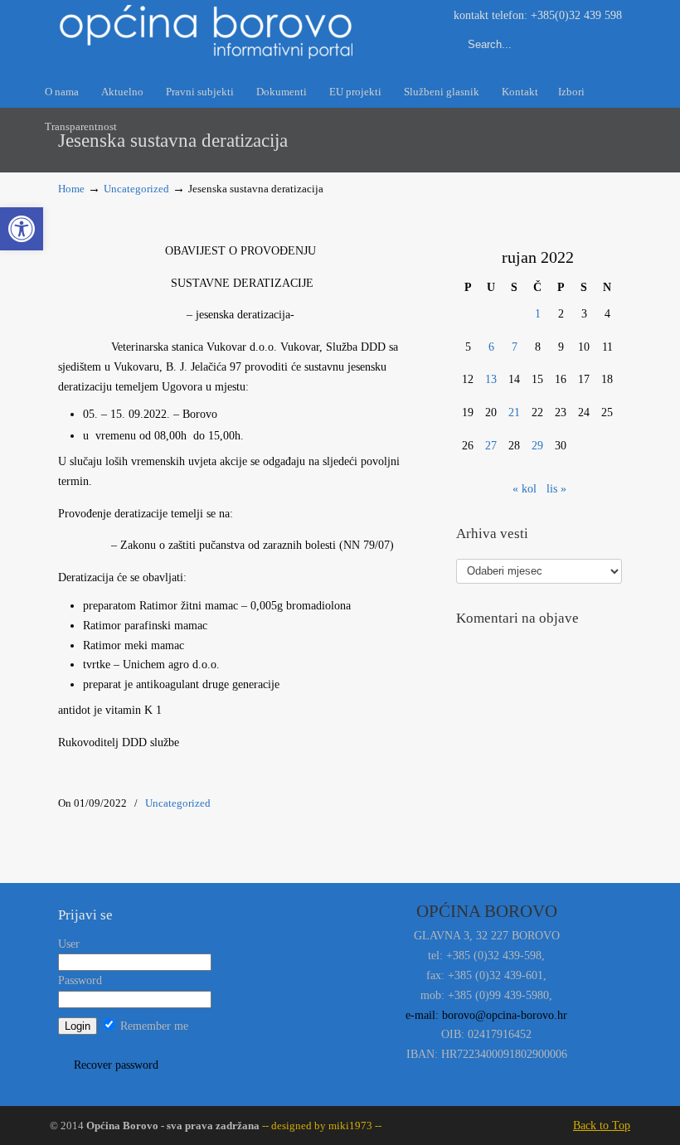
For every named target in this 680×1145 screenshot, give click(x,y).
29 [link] (537, 445)
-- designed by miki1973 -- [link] (320, 1126)
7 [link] (514, 347)
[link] (21, 228)
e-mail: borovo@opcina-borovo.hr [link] (486, 1015)
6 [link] (491, 347)
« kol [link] (524, 489)
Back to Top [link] (601, 1125)
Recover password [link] (116, 1065)
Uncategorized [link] (136, 189)
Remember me (152, 1026)
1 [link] (538, 314)
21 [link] (514, 412)
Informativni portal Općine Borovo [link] (207, 32)
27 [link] (491, 445)
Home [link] (71, 189)
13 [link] (491, 379)
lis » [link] (556, 489)
